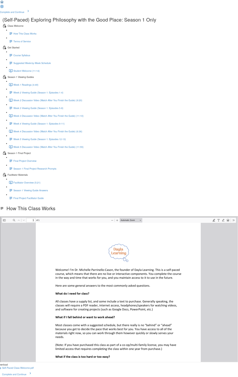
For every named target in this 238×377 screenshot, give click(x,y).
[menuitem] (2, 7)
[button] (2, 3)
